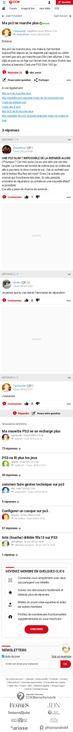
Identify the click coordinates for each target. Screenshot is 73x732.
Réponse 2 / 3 (10, 274)
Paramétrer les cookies (54, 682)
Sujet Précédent (13, 15)
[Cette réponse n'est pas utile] (37, 197)
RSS (30, 685)
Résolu (46, 23)
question (66, 2)
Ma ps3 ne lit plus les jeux (18, 111)
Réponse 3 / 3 (10, 377)
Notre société (42, 679)
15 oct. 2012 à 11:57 (22, 389)
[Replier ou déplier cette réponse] (69, 140)
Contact (63, 679)
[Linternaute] (19, 713)
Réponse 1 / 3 (10, 139)
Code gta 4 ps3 (11, 107)
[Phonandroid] (53, 727)
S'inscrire (36, 629)
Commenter (14, 197)
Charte (23, 685)
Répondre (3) (14, 72)
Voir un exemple (61, 656)
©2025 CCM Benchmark (36, 689)
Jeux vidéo (44, 8)
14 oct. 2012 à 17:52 (22, 286)
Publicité (54, 679)
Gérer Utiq (13, 685)
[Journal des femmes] (19, 705)
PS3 (57, 8)
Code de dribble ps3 (14, 102)
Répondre (23, 413)
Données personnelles (32, 682)
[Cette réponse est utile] (26, 197)
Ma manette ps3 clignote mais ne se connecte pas (33, 98)
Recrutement (14, 682)
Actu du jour (12, 656)
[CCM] (14, 2)
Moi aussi (35, 72)
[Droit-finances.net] (53, 712)
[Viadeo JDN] (53, 720)
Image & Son (28, 8)
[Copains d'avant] (19, 720)
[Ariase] (19, 728)
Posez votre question (19, 80)
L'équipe (30, 679)
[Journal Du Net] (53, 705)
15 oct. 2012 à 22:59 (40, 34)
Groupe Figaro (58, 685)
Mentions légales (41, 685)
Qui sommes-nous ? (15, 679)
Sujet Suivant (61, 15)
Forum (13, 8)
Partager (44, 80)
